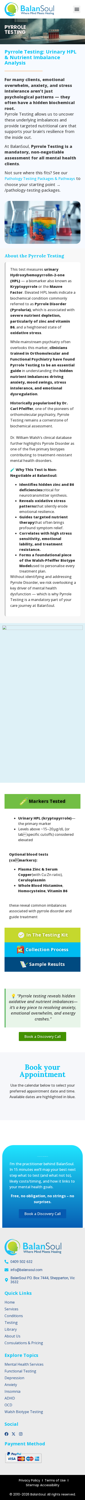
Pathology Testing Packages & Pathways (40, 178)
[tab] (42, 801)
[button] (76, 9)
